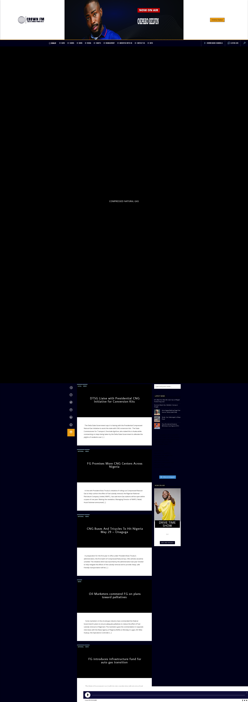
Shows (72, 43)
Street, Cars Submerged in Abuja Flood (171, 452)
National (81, 485)
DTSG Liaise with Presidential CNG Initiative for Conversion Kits (115, 433)
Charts (98, 43)
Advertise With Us (126, 43)
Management (110, 43)
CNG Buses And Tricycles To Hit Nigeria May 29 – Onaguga (115, 564)
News (80, 43)
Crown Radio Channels (214, 43)
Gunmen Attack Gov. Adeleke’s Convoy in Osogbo (166, 440)
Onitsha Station (217, 20)
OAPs (63, 43)
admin (80, 448)
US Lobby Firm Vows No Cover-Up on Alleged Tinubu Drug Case (167, 434)
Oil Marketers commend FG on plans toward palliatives (115, 629)
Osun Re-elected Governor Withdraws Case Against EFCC (170, 459)
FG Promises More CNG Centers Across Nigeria (115, 499)
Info (151, 43)
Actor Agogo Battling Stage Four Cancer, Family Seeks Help (171, 445)
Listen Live (234, 43)
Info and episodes (167, 576)
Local (79, 420)
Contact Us (141, 43)
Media (89, 43)
